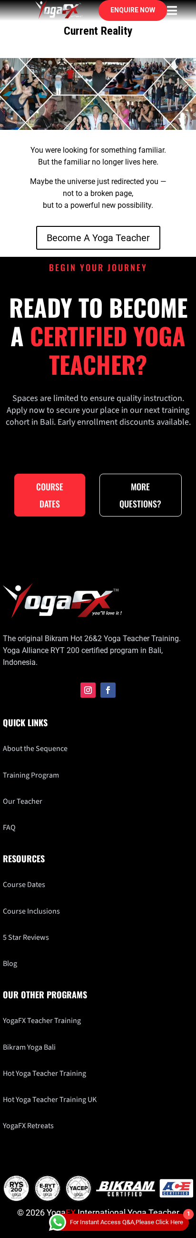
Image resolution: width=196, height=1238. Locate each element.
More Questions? (140, 495)
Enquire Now (132, 10)
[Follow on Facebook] (108, 690)
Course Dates (49, 495)
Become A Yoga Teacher (98, 238)
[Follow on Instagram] (88, 690)
